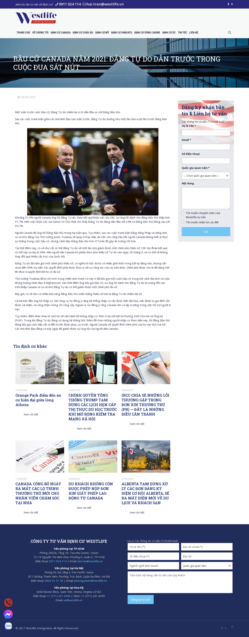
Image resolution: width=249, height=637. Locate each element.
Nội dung (188, 183)
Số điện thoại (191, 154)
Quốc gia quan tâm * (196, 168)
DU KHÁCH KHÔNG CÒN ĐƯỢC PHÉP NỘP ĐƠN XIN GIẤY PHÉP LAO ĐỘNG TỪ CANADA (91, 490)
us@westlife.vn (72, 600)
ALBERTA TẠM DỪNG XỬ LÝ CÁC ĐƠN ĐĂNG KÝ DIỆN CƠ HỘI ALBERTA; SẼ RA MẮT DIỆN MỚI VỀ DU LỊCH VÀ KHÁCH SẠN (145, 493)
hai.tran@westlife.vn (105, 4)
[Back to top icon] (232, 626)
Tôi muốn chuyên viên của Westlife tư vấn (203, 215)
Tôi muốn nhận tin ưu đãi (202, 222)
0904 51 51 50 (54, 580)
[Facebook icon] (228, 4)
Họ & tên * (189, 126)
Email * (186, 140)
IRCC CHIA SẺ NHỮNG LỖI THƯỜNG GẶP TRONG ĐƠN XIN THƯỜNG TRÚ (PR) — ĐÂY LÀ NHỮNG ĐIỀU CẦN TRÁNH (145, 404)
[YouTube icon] (232, 4)
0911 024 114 (70, 4)
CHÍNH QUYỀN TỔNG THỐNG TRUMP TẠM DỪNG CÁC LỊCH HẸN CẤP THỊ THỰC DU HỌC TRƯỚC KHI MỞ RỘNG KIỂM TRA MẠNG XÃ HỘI (93, 407)
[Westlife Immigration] (36, 18)
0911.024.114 (58, 561)
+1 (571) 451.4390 (58, 596)
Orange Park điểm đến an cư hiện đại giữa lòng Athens (38, 400)
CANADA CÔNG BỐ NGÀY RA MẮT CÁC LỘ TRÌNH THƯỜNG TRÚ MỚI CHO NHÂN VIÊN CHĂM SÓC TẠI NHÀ (38, 493)
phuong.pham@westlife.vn (90, 580)
